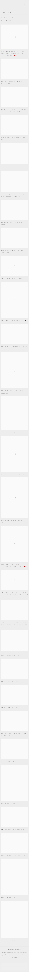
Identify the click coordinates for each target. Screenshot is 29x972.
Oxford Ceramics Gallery (9, 6)
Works (11, 20)
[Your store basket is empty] (25, 5)
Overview (4, 20)
